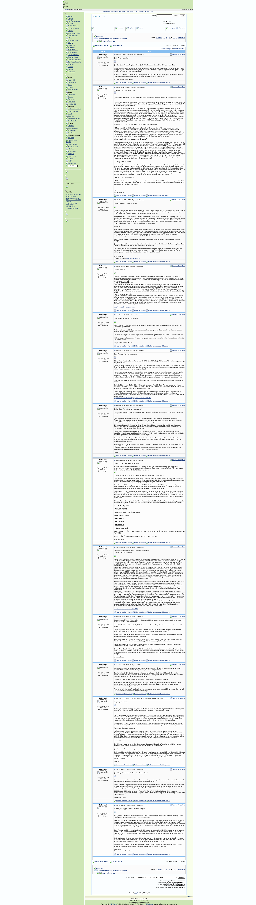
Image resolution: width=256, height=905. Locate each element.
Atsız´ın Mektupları (74, 21)
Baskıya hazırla (73, 89)
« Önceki (159, 37)
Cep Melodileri (72, 121)
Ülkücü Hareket (73, 35)
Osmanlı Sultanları (74, 28)
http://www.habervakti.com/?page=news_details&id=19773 (132, 398)
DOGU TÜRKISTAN (108, 41)
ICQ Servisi (72, 104)
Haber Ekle (71, 80)
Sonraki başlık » (178, 49)
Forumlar (122, 11)
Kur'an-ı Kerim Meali (74, 109)
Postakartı (71, 71)
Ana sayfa (98, 16)
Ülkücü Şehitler (73, 57)
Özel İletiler (71, 101)
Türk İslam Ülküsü (74, 33)
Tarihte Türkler (73, 26)
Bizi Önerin (71, 133)
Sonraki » (181, 37)
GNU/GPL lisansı (147, 904)
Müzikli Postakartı (74, 118)
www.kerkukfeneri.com (133, 258)
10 (169, 37)
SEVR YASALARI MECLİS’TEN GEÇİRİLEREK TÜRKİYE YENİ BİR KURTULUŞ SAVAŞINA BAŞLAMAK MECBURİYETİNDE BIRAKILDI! (73, 205)
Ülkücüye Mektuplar (74, 59)
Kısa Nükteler (72, 144)
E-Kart (70, 113)
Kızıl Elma (71, 47)
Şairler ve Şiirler (73, 146)
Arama (70, 85)
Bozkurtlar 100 (73, 128)
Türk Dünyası (72, 52)
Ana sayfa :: (107, 11)
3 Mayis (70, 31)
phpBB (136, 893)
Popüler (70, 158)
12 (174, 37)
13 (176, 37)
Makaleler (130, 11)
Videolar (70, 67)
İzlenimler (71, 149)
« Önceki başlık (166, 49)
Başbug (70, 19)
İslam (70, 38)
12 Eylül (70, 43)
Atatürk (70, 16)
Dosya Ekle (72, 156)
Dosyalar (71, 116)
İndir (136, 11)
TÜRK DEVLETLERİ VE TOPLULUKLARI (113, 39)
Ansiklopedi (71, 151)
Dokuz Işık (71, 45)
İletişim (141, 11)
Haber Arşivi (72, 82)
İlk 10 (70, 161)
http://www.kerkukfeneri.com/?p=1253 (126, 609)
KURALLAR (149, 11)
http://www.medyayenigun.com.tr (124, 307)
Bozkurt (70, 23)
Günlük (70, 97)
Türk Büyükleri (73, 40)
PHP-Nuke (113, 904)
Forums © (190, 896)
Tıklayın (66, 9)
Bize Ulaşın (71, 130)
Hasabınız (114, 11)
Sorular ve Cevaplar (74, 62)
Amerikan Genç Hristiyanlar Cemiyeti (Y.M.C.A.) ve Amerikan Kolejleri (73, 196)
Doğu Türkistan (73, 50)
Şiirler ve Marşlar (73, 55)
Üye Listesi (71, 99)
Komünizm (71, 64)
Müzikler (71, 69)
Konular (70, 87)
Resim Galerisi (73, 111)
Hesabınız (71, 94)
